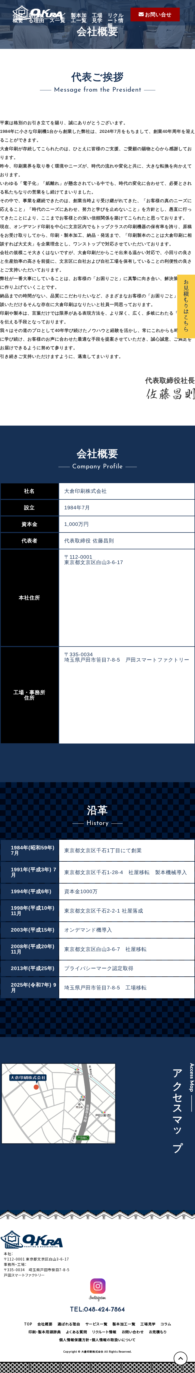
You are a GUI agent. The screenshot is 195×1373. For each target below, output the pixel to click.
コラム (166, 1323)
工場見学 (97, 17)
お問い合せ (158, 14)
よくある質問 (76, 1331)
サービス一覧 (58, 17)
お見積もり (158, 1331)
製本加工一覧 (79, 17)
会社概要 (18, 17)
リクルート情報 (116, 20)
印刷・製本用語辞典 (44, 1331)
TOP (28, 1323)
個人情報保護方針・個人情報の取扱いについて (97, 1339)
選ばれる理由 (36, 17)
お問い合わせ (133, 1331)
